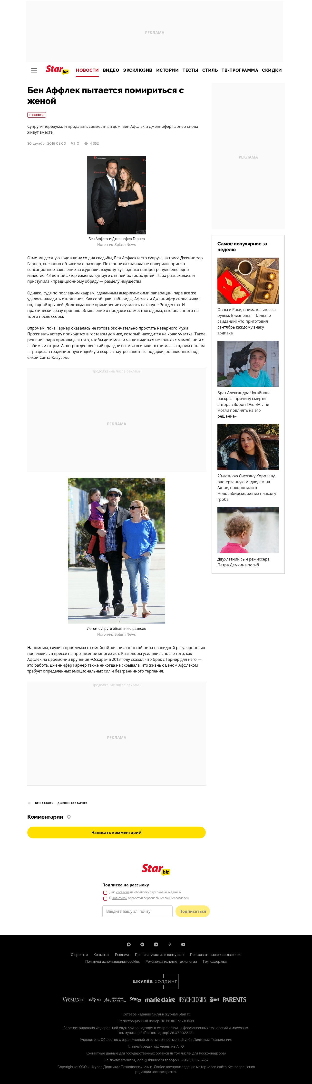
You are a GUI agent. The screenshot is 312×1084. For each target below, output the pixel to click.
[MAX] (129, 944)
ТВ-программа (240, 70)
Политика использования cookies (112, 962)
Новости (87, 70)
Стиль (210, 70)
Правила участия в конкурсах (159, 955)
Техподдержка (215, 962)
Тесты (190, 70)
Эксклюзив (137, 70)
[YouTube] (183, 944)
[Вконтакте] (156, 944)
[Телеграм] (142, 944)
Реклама (122, 955)
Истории (167, 70)
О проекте (79, 955)
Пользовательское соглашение (215, 955)
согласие (122, 892)
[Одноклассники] (170, 944)
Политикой (119, 898)
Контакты (101, 955)
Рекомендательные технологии (171, 962)
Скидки (272, 70)
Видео (111, 70)
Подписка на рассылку (125, 885)
